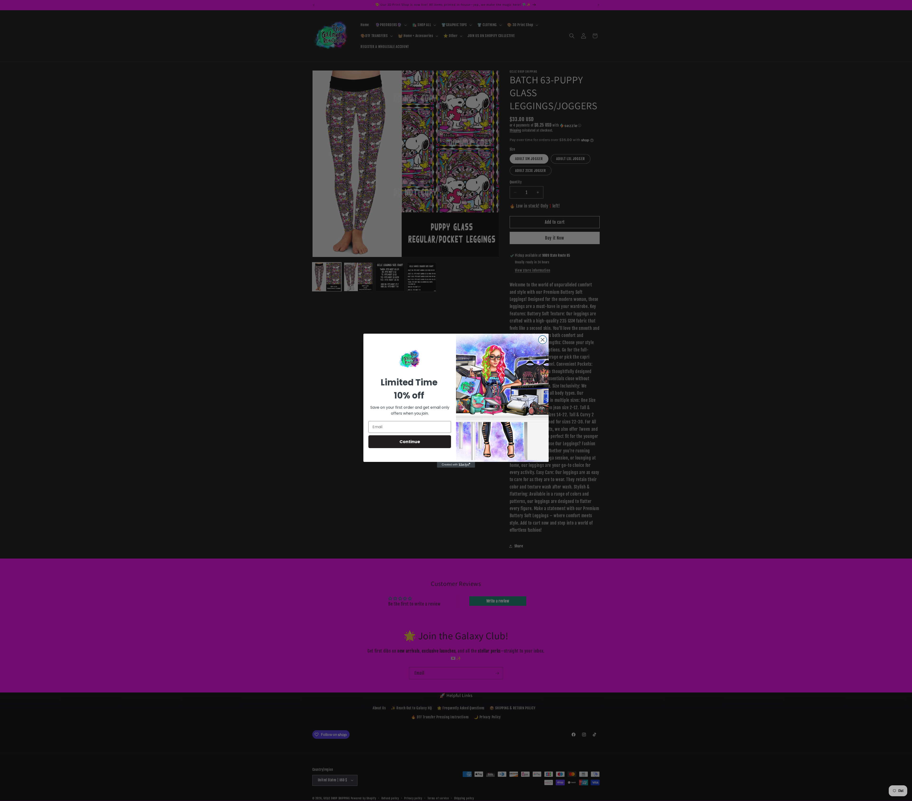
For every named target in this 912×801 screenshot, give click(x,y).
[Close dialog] (542, 340)
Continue (409, 442)
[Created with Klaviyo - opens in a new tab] (456, 465)
